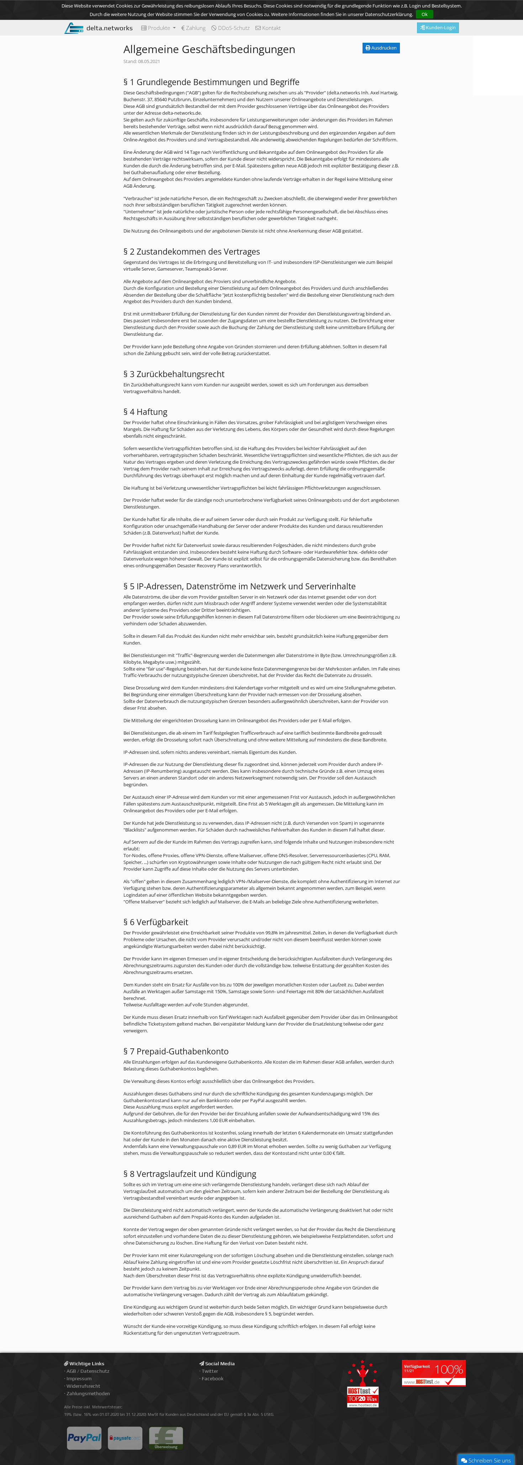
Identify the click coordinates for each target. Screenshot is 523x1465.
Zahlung (195, 27)
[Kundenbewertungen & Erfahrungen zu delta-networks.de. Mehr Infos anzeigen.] (498, 65)
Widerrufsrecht (83, 1386)
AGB (71, 1371)
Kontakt (271, 27)
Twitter (210, 1371)
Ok (425, 14)
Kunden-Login (440, 27)
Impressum (79, 1378)
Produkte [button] (159, 27)
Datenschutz (94, 1371)
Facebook (212, 1378)
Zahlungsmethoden (88, 1393)
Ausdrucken (383, 48)
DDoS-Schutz (233, 27)
